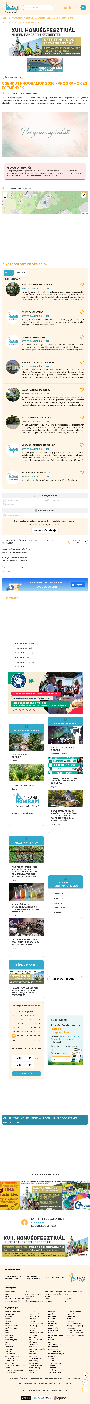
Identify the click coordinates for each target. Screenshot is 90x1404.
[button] (45, 202)
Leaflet (85, 213)
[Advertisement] (45, 621)
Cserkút (15, 93)
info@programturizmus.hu (20, 175)
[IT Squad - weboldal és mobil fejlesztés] (61, 1398)
